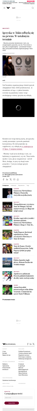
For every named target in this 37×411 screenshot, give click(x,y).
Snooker (16, 285)
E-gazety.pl (21, 366)
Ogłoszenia (6, 366)
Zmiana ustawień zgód (25, 353)
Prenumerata (6, 367)
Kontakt (5, 353)
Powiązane (6, 185)
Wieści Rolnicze (22, 373)
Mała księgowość (23, 369)
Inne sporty (6, 28)
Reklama (5, 364)
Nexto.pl (20, 367)
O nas (4, 351)
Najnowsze (21, 185)
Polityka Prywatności (24, 351)
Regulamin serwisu (23, 355)
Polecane (13, 185)
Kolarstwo (16, 188)
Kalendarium (21, 383)
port (13, 8)
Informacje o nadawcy (24, 357)
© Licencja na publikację (10, 173)
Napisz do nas (6, 355)
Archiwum (5, 369)
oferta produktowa (8, 386)
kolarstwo (16, 244)
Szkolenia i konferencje (9, 380)
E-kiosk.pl (21, 364)
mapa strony (6, 383)
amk (4, 80)
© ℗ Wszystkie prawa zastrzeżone (13, 174)
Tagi (28, 185)
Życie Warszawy (23, 375)
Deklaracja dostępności (25, 358)
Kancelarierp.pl (22, 371)
